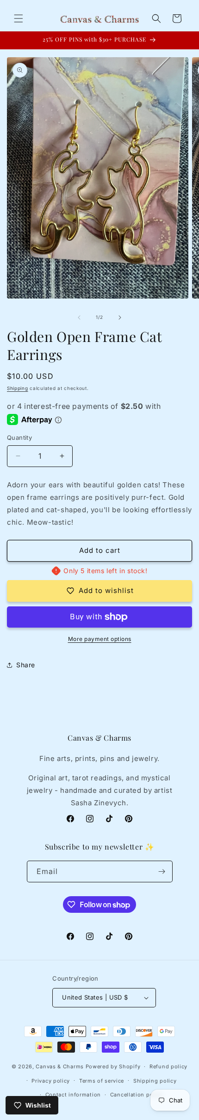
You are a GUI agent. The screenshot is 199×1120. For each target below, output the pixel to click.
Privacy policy (50, 1081)
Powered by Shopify (113, 1066)
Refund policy (168, 1066)
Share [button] (25, 665)
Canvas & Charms (60, 1066)
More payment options (99, 638)
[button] (18, 18)
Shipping (17, 388)
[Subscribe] (162, 871)
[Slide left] (79, 317)
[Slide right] (120, 317)
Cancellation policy (136, 1094)
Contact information (73, 1094)
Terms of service (101, 1081)
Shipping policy (155, 1081)
